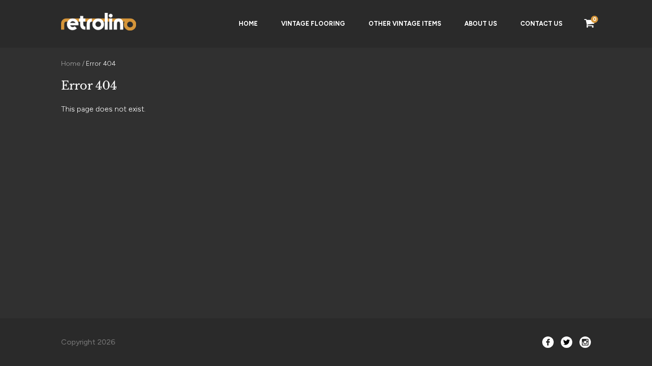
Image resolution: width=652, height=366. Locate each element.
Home (248, 24)
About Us (480, 24)
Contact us (541, 24)
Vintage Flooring (313, 24)
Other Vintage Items (404, 24)
